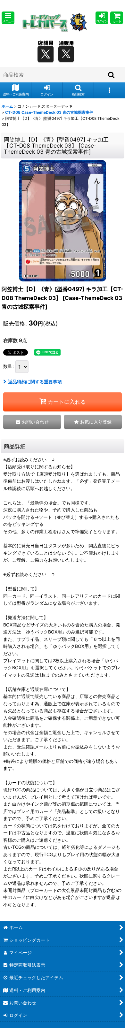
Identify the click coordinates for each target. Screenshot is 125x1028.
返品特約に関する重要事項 (35, 381)
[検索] (111, 75)
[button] (8, 18)
